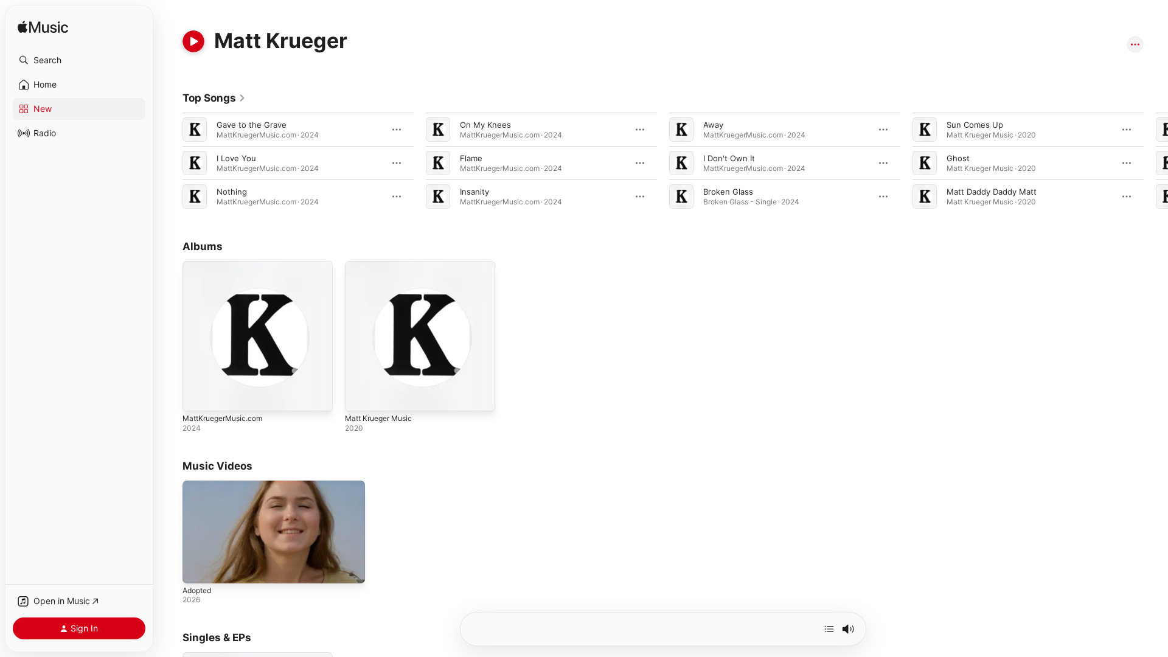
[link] (214, 98)
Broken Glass (728, 191)
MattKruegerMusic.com (226, 266)
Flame (471, 158)
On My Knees (485, 125)
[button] (79, 60)
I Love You (236, 158)
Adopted (196, 590)
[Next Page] (1155, 163)
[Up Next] (829, 629)
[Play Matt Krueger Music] (360, 396)
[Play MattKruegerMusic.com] (198, 396)
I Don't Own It (729, 158)
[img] (43, 28)
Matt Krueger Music (382, 266)
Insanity (474, 191)
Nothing (232, 191)
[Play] (193, 41)
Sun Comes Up (975, 125)
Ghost (958, 158)
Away (713, 125)
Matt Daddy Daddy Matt (992, 191)
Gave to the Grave (252, 125)
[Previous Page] (170, 163)
